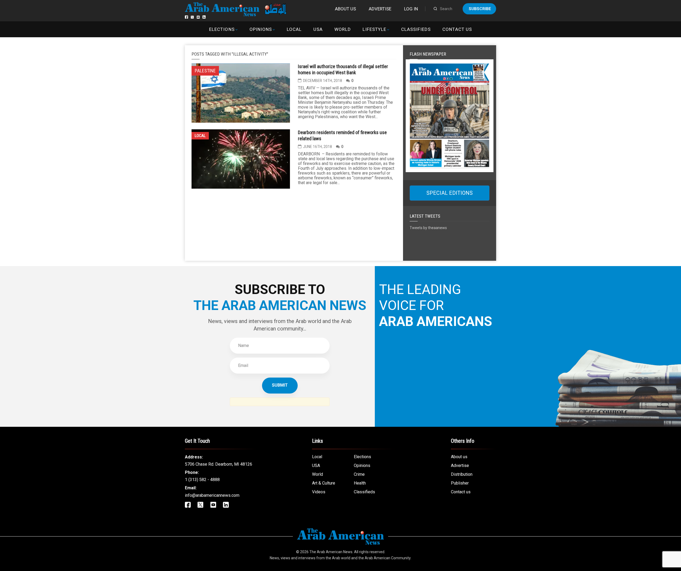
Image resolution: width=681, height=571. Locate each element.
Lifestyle (374, 29)
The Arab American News (330, 552)
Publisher (460, 483)
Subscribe (480, 8)
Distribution (461, 474)
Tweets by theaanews (428, 228)
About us (345, 8)
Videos (318, 491)
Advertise (380, 8)
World (342, 29)
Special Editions (449, 193)
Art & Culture (323, 483)
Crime (359, 474)
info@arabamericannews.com (212, 495)
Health (360, 483)
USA (318, 29)
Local (294, 29)
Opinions (261, 29)
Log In (411, 8)
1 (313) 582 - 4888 (202, 479)
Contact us (457, 29)
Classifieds (416, 29)
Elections (221, 29)
